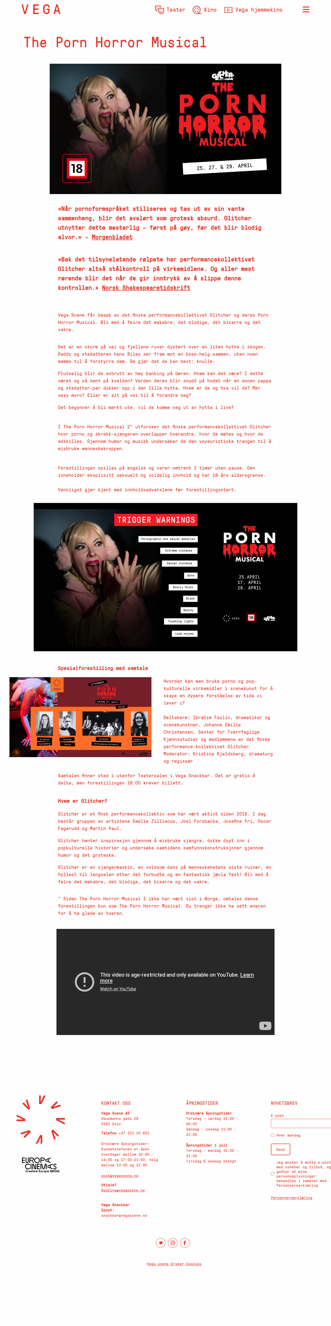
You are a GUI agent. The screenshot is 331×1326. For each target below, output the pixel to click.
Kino (210, 9)
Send (280, 1149)
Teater (175, 9)
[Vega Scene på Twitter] (161, 1243)
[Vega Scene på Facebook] (185, 1243)
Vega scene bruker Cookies (174, 1263)
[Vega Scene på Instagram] (173, 1243)
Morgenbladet (112, 236)
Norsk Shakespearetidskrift (146, 287)
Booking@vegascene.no (123, 1190)
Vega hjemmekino (259, 9)
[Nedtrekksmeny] (306, 10)
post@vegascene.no (119, 1175)
